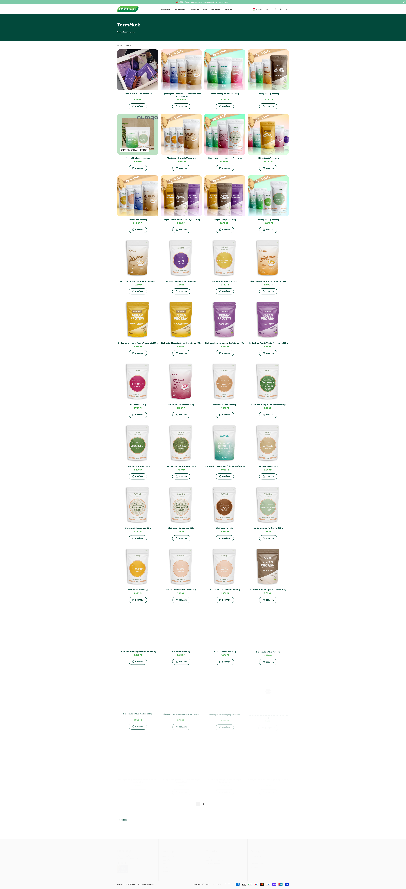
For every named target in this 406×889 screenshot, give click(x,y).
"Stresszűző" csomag (137, 219)
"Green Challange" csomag (138, 158)
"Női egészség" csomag (268, 158)
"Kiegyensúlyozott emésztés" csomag (225, 158)
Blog (205, 9)
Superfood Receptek (215, 858)
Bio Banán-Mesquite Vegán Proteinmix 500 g (181, 343)
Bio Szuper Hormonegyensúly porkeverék (181, 713)
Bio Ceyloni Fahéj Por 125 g (224, 404)
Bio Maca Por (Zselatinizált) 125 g (181, 590)
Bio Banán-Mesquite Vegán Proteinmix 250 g (138, 343)
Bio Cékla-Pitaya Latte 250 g (181, 404)
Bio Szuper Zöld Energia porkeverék (224, 713)
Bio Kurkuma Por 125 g (138, 590)
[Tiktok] (126, 860)
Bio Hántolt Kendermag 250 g (181, 528)
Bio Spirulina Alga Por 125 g (268, 651)
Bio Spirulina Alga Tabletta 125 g (137, 713)
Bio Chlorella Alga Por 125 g (138, 466)
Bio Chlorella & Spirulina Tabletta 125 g (268, 404)
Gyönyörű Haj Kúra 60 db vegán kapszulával (268, 777)
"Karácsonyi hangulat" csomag (181, 158)
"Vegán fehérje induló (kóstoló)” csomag (181, 219)
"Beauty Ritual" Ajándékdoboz (138, 94)
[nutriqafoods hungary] (128, 9)
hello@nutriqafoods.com (127, 856)
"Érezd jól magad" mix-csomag (225, 94)
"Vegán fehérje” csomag (225, 219)
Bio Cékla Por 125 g (138, 404)
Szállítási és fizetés (258, 861)
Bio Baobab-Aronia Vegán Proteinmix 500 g (268, 343)
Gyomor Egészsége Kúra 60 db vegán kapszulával (224, 778)
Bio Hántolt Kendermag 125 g (138, 528)
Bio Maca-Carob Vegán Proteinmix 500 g (137, 651)
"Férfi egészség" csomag (268, 94)
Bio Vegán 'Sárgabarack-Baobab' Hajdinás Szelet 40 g (137, 778)
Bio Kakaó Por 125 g (224, 528)
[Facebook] (118, 860)
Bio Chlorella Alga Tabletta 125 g (181, 466)
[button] (285, 9)
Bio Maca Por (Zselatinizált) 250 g (225, 590)
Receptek (195, 9)
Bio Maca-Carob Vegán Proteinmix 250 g (268, 590)
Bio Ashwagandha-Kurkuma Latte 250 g (268, 281)
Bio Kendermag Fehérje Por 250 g (268, 528)
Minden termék (168, 854)
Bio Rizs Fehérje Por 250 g (225, 651)
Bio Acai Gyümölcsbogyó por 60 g (181, 281)
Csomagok (180, 9)
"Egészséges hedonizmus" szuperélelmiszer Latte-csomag (181, 95)
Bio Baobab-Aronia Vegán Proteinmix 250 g (224, 343)
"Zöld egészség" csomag (268, 219)
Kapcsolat (216, 9)
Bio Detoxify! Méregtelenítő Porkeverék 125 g (225, 466)
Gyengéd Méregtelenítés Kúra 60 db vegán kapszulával (181, 778)
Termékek (165, 9)
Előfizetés (166, 858)
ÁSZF (253, 858)
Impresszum (256, 865)
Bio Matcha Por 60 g (181, 651)
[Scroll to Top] (401, 877)
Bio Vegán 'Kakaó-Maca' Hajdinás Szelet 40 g (268, 714)
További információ (126, 32)
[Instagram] (122, 860)
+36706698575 (123, 854)
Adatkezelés (256, 854)
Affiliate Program (213, 861)
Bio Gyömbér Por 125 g (268, 466)
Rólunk (228, 9)
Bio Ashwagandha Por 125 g (224, 281)
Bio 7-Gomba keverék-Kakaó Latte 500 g (137, 281)
